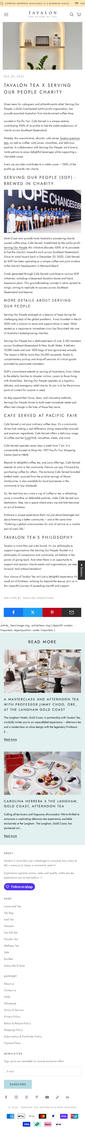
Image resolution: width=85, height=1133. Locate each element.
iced (27, 438)
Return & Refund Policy (17, 1023)
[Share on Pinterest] (52, 612)
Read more (10, 739)
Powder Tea (11, 939)
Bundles (8, 959)
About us (9, 984)
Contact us (10, 990)
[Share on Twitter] (32, 612)
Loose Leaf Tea (12, 906)
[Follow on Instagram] (16, 1097)
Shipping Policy (13, 1030)
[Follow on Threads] (26, 1097)
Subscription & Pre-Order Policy (23, 1036)
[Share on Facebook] (13, 612)
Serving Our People (15, 247)
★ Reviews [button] (82, 570)
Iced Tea (9, 919)
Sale (6, 952)
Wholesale (10, 1003)
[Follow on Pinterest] (37, 1097)
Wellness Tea (11, 946)
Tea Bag (8, 913)
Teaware (9, 926)
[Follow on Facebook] (6, 1097)
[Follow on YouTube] (47, 1097)
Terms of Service (14, 1010)
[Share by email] (71, 612)
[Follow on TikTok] (57, 1097)
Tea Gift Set (10, 933)
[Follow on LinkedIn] (68, 1097)
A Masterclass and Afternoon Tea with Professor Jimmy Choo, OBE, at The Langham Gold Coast (41, 704)
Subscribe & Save (14, 966)
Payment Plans (12, 1043)
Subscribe (18, 1084)
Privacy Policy (12, 1017)
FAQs (7, 997)
